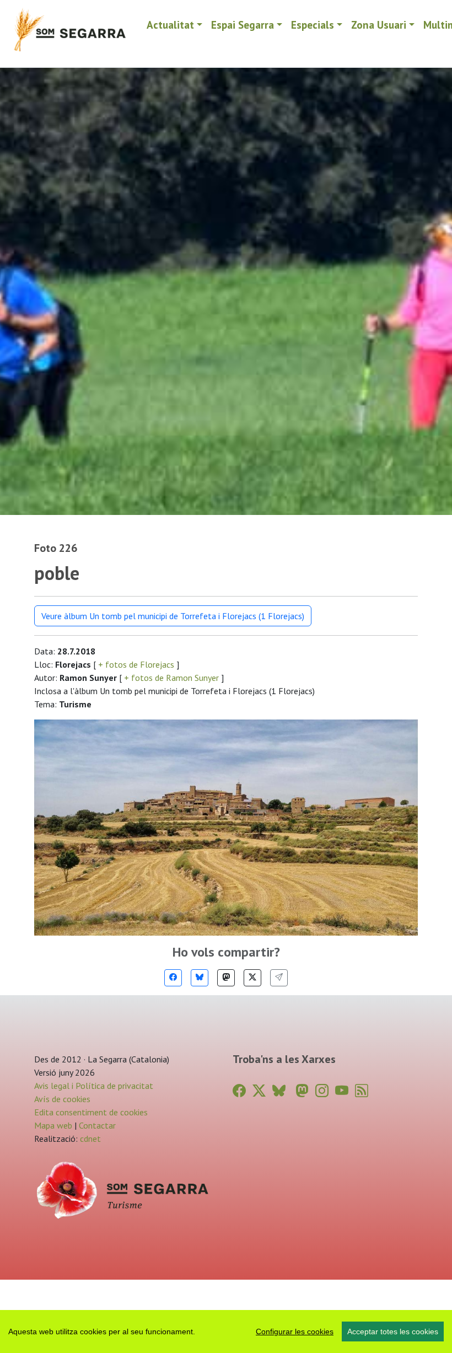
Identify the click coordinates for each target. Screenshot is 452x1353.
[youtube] (341, 1090)
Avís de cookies (62, 1098)
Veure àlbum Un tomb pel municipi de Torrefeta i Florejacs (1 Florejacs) (172, 615)
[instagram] (322, 1090)
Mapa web (53, 1125)
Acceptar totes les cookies (392, 1331)
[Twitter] (252, 977)
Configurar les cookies (294, 1331)
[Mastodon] (226, 977)
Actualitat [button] (170, 24)
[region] (226, 1331)
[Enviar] (279, 977)
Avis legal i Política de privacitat (93, 1085)
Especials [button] (312, 24)
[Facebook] (173, 977)
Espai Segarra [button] (242, 24)
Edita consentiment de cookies (91, 1112)
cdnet (89, 1138)
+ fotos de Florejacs (136, 664)
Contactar (97, 1125)
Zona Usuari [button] (378, 24)
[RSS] (361, 1090)
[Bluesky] (199, 977)
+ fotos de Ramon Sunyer (171, 677)
